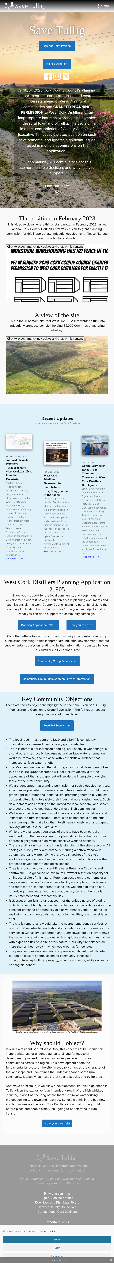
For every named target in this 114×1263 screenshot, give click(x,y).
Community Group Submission (57, 661)
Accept (57, 1239)
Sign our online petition (57, 1198)
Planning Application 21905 (38, 625)
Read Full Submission (56, 725)
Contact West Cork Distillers (57, 1211)
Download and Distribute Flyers (57, 1202)
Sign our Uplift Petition (56, 45)
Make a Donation (56, 63)
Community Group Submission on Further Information (57, 678)
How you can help (81, 625)
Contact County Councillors (57, 1207)
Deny (57, 1248)
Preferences (57, 1256)
